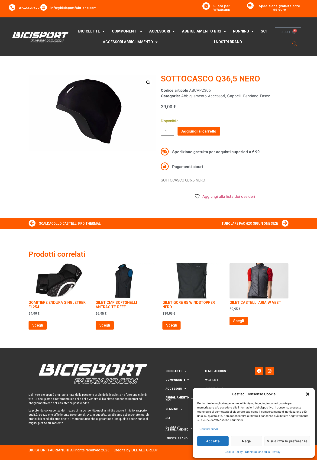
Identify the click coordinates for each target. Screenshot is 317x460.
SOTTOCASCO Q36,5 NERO (210, 79)
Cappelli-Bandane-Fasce (248, 96)
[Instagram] (269, 371)
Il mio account (216, 371)
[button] (307, 394)
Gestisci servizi (209, 429)
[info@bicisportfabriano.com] (43, 7)
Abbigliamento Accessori (203, 96)
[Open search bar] (294, 44)
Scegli (37, 325)
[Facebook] (259, 371)
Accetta (213, 441)
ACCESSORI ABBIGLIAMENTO (128, 42)
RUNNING (241, 31)
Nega (246, 441)
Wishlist (211, 380)
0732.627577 (29, 8)
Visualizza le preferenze (287, 441)
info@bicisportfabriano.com (73, 8)
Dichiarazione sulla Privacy (263, 452)
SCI (264, 31)
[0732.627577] (12, 7)
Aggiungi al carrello (198, 131)
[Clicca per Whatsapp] (206, 6)
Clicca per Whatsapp (221, 7)
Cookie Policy (234, 452)
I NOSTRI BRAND (228, 42)
